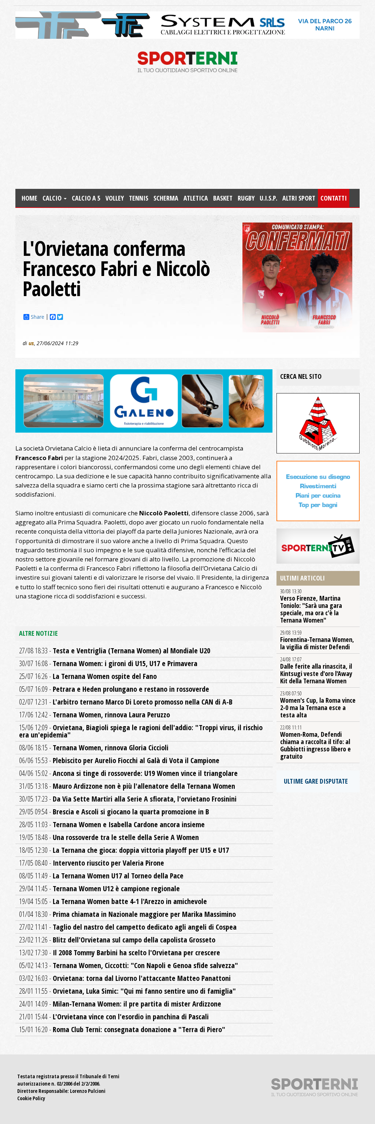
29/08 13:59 (317, 640)
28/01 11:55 (127, 991)
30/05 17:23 (128, 799)
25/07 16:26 (88, 676)
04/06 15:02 (128, 773)
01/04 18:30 (127, 914)
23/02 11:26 (117, 940)
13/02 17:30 (119, 952)
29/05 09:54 (114, 812)
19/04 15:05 (113, 901)
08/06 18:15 (93, 748)
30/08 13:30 (311, 606)
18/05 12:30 (124, 850)
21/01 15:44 (114, 1017)
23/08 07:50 (318, 704)
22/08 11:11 (315, 742)
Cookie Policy (31, 1098)
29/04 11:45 (99, 888)
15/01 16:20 (122, 1029)
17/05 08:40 (91, 863)
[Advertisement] (187, 134)
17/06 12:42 (94, 715)
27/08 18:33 (114, 651)
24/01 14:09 (120, 1004)
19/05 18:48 (109, 837)
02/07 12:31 (126, 702)
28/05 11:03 (112, 824)
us (31, 343)
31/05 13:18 (127, 786)
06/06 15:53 (119, 760)
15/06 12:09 (141, 731)
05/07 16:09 (114, 689)
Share (37, 317)
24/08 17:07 (316, 670)
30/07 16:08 (108, 663)
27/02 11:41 (128, 927)
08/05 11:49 (101, 876)
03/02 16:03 (125, 978)
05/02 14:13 (128, 965)
